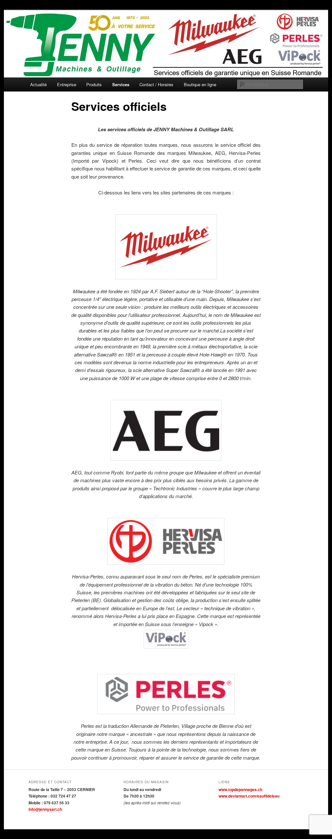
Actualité (38, 84)
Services (120, 84)
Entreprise (66, 84)
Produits (94, 84)
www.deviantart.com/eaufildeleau (249, 796)
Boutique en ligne (200, 84)
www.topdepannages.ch (240, 789)
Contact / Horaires (156, 84)
